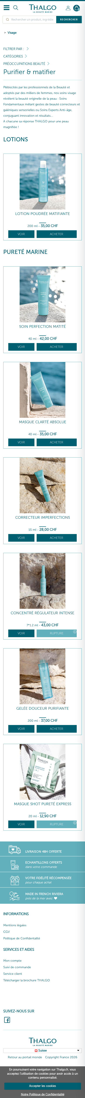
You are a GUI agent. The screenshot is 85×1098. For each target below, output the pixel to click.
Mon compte (12, 961)
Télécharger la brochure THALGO (26, 980)
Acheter (56, 234)
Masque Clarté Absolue (42, 422)
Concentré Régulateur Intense (42, 613)
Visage (12, 33)
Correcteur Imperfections (42, 517)
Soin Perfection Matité (42, 326)
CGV (6, 932)
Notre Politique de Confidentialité (42, 1094)
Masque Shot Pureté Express (42, 804)
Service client (12, 974)
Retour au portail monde (25, 1057)
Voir (21, 234)
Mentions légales (14, 925)
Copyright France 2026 (61, 1057)
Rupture (56, 633)
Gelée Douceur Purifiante (42, 708)
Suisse (42, 1050)
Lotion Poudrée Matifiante (42, 214)
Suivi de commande (17, 967)
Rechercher (69, 19)
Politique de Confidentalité (21, 938)
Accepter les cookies (42, 1086)
